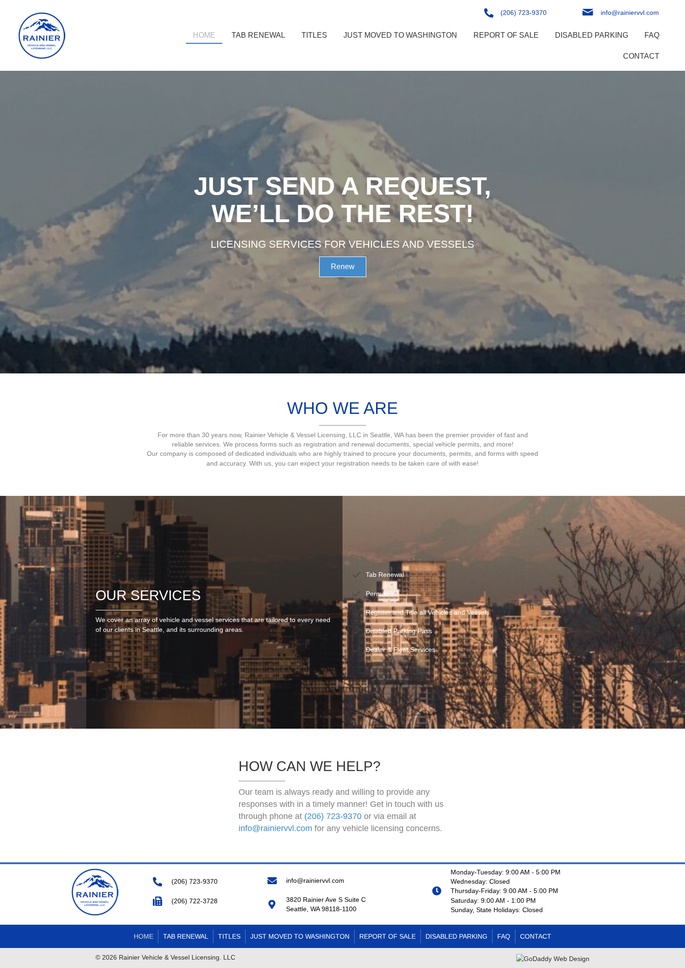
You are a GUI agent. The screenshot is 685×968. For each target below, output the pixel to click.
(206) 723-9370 (523, 12)
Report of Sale (387, 936)
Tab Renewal (185, 936)
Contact (535, 936)
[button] (342, 267)
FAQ (503, 936)
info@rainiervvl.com (630, 12)
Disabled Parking (456, 936)
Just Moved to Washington (299, 936)
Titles (229, 936)
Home (143, 936)
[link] (204, 34)
